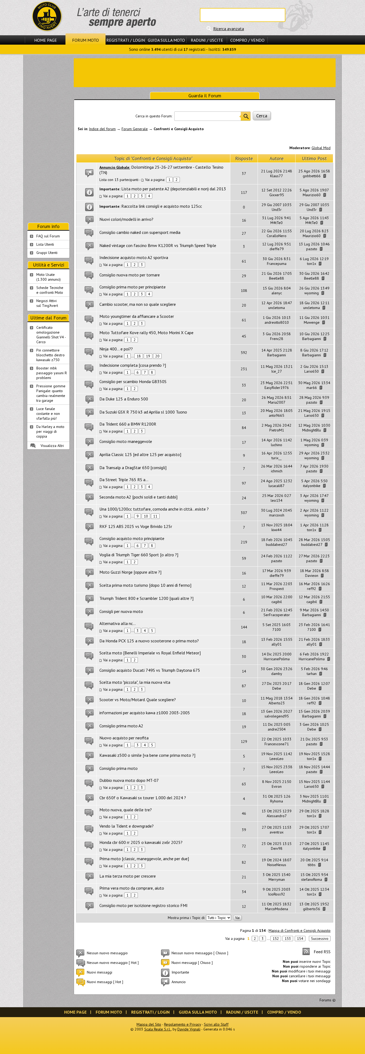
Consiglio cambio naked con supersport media (139, 232)
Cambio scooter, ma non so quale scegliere (137, 304)
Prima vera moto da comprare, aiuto (131, 888)
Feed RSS (322, 951)
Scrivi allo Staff (216, 1024)
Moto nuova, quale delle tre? (125, 809)
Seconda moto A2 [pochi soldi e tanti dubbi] (138, 497)
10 (146, 516)
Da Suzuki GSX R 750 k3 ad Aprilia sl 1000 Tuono (143, 412)
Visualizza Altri (52, 445)
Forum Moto (85, 40)
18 (139, 356)
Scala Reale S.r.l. (157, 1029)
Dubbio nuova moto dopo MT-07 (129, 780)
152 (276, 938)
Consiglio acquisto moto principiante (131, 538)
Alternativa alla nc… (117, 623)
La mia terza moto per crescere (127, 876)
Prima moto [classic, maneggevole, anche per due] (144, 858)
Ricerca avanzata (228, 28)
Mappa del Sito (149, 1024)
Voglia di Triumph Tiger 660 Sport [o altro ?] (138, 554)
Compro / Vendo (247, 40)
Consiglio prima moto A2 (121, 725)
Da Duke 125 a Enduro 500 (123, 398)
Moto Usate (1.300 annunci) (48, 277)
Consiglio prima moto (118, 768)
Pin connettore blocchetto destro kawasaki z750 (50, 355)
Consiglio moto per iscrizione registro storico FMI (143, 905)
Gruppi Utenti (46, 252)
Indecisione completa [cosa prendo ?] (132, 365)
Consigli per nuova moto (121, 611)
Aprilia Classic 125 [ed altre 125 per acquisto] (140, 454)
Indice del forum (102, 128)
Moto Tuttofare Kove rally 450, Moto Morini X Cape (146, 332)
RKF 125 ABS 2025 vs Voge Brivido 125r (135, 526)
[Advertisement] (204, 72)
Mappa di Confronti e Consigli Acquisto (300, 930)
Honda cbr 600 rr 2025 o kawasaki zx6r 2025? (141, 842)
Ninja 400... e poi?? (116, 349)
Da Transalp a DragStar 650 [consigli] (132, 467)
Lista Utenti (45, 244)
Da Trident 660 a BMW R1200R (127, 424)
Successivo (319, 938)
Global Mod (321, 147)
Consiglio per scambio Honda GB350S (132, 381)
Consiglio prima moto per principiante (132, 286)
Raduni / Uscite (207, 40)
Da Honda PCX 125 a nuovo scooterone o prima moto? (149, 640)
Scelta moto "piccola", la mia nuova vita (134, 682)
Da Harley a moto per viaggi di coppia (50, 431)
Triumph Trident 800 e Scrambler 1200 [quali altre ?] (146, 598)
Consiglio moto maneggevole (125, 441)
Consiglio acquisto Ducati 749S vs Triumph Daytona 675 (149, 670)
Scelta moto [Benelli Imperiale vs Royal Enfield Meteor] (150, 652)
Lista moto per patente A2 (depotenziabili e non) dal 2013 (173, 188)
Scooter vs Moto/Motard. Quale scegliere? (137, 699)
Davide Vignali (188, 1029)
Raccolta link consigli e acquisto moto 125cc (161, 206)
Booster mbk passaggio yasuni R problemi (51, 373)
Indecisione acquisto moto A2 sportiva (133, 257)
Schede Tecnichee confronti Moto (49, 290)
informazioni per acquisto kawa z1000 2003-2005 (144, 712)
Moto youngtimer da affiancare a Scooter (136, 316)
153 (288, 938)
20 (157, 356)
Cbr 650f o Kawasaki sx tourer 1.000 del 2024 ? (142, 797)
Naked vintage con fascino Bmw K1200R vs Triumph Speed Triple (157, 245)
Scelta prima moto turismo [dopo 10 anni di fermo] (145, 585)
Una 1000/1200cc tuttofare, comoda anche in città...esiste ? (154, 509)
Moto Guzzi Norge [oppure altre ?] (130, 572)
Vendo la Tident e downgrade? (126, 826)
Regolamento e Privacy (182, 1024)
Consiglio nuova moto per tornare (129, 274)
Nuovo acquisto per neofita (124, 737)
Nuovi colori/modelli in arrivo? (126, 219)
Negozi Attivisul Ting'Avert (47, 303)
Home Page (45, 40)
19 (148, 356)
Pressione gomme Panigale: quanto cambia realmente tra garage (50, 393)
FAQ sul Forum (48, 236)
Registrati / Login (125, 40)
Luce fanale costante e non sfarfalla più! (48, 413)
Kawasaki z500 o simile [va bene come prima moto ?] (147, 755)
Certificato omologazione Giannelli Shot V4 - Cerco (51, 334)
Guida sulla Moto (166, 40)
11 (155, 516)
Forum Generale (135, 128)
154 (300, 938)
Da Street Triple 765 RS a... (123, 479)
